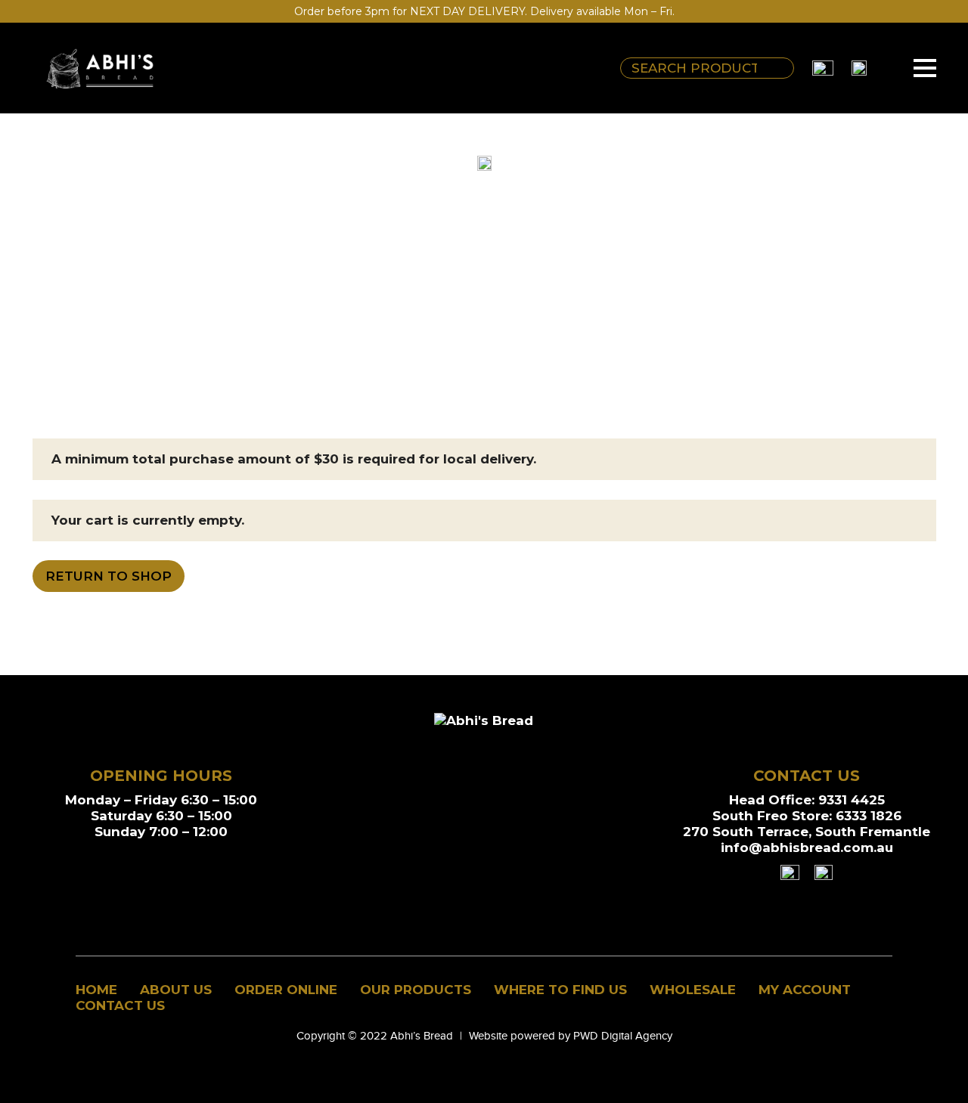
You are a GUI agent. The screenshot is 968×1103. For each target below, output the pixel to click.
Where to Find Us (560, 989)
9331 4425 (851, 799)
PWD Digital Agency (622, 1036)
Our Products (415, 989)
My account (805, 989)
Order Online (285, 989)
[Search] (778, 68)
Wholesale (693, 989)
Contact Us (120, 1005)
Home (96, 989)
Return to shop (108, 576)
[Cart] (885, 68)
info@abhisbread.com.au (807, 847)
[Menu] (924, 68)
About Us (176, 989)
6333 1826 (868, 815)
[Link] (100, 68)
